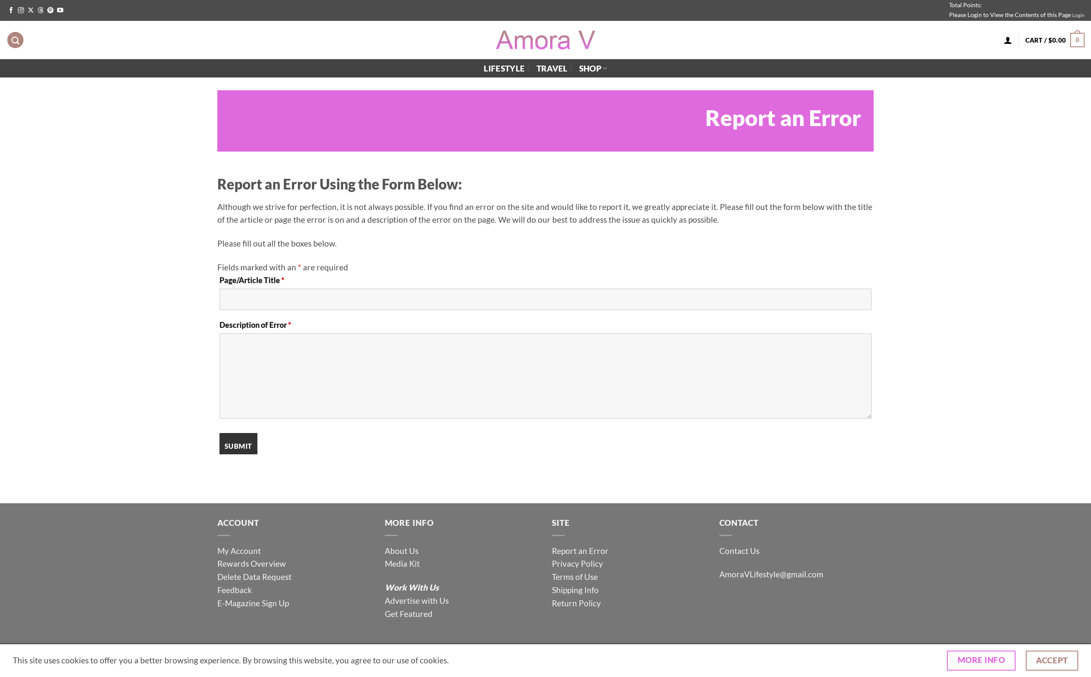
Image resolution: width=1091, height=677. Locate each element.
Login (1078, 15)
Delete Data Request (254, 577)
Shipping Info (575, 590)
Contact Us (739, 551)
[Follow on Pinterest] (50, 10)
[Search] (15, 40)
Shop (590, 68)
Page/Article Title (251, 280)
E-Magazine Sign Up (253, 603)
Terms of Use (576, 577)
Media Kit (402, 563)
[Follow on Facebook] (11, 10)
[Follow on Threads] (40, 10)
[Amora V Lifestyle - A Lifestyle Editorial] (545, 40)
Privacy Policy (577, 563)
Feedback (234, 590)
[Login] (1008, 40)
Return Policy (576, 603)
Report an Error (580, 551)
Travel (552, 68)
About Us (402, 551)
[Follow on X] (31, 10)
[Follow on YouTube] (60, 10)
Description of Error (255, 325)
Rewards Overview (251, 563)
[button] (1055, 40)
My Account (239, 551)
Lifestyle (504, 68)
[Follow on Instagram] (21, 10)
